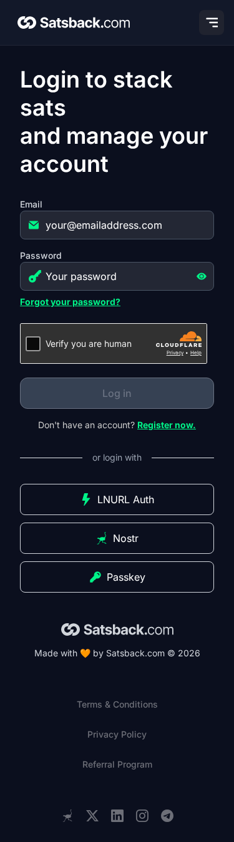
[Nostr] (67, 815)
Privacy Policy (117, 734)
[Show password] (201, 276)
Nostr (126, 538)
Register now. (166, 424)
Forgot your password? (70, 301)
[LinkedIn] (117, 816)
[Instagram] (142, 816)
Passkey (126, 577)
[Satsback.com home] (73, 22)
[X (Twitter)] (92, 816)
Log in (117, 393)
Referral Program (117, 764)
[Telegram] (167, 816)
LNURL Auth (125, 499)
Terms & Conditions (117, 704)
